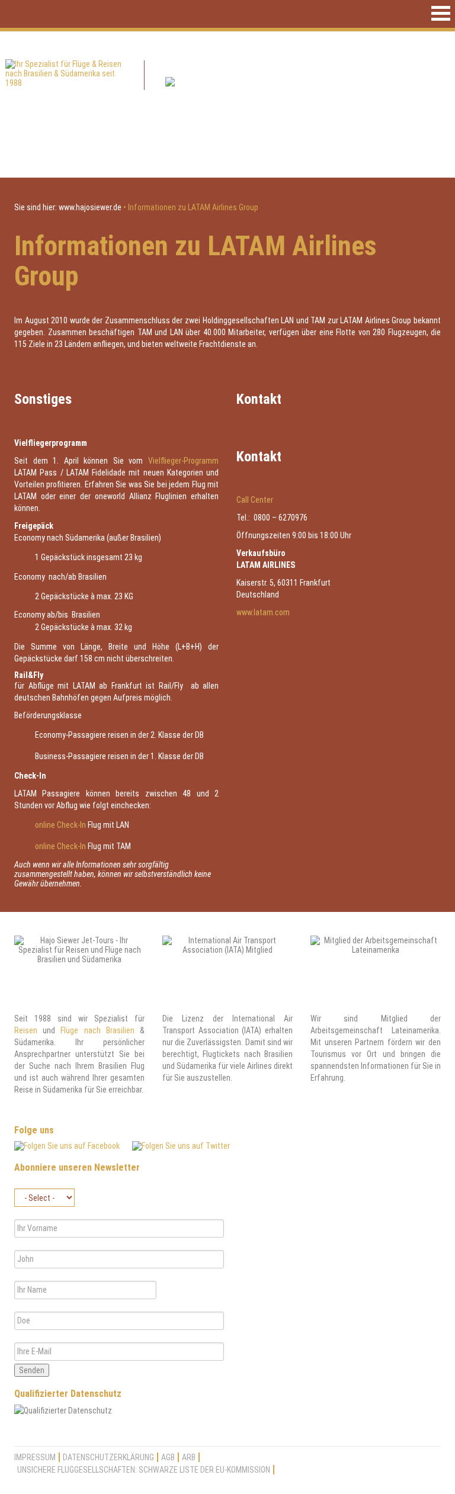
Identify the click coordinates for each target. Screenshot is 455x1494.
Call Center (254, 500)
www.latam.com (263, 612)
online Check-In (60, 825)
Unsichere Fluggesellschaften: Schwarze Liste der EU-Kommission (143, 1469)
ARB (189, 1457)
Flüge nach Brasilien (97, 1030)
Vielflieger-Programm (183, 460)
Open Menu (441, 13)
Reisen (25, 1030)
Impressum (35, 1457)
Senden (31, 1370)
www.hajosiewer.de (90, 207)
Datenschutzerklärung (108, 1457)
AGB (168, 1457)
